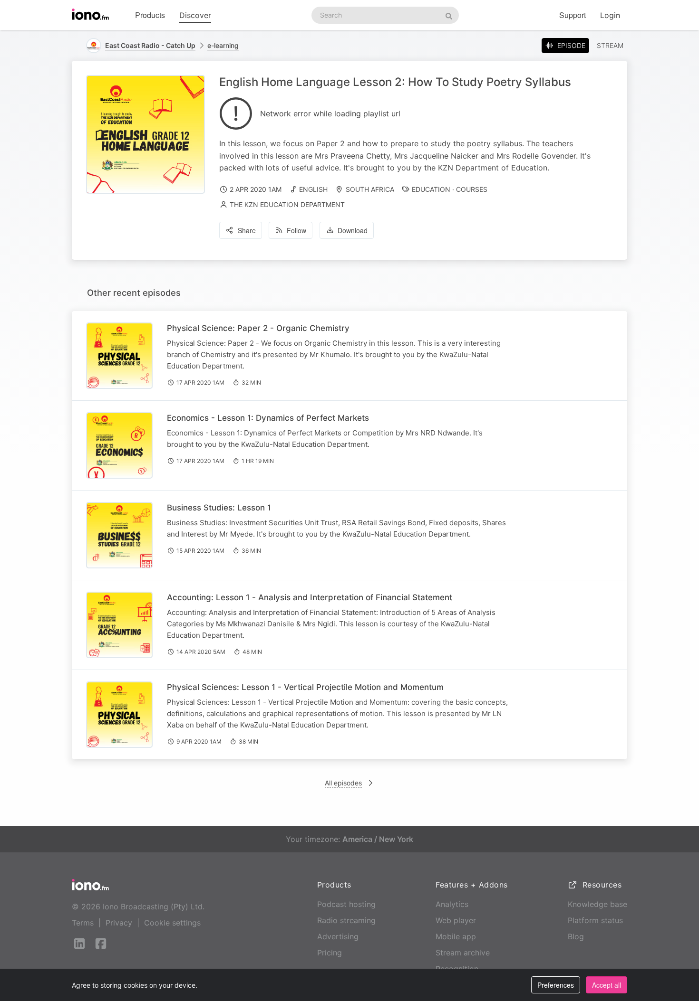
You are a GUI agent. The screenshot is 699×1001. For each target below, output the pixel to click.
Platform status (595, 920)
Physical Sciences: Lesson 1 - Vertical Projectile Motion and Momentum (305, 687)
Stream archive (463, 952)
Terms (83, 922)
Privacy (119, 922)
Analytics (452, 904)
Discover (195, 15)
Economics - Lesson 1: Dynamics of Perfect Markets (268, 418)
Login (610, 15)
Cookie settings (172, 922)
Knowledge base (597, 904)
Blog (576, 936)
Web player (456, 920)
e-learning (223, 45)
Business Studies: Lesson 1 (219, 507)
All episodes (343, 783)
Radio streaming (346, 920)
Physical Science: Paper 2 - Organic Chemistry (258, 328)
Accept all (606, 985)
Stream (610, 45)
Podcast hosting (346, 904)
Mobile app (456, 936)
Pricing (329, 952)
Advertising (338, 936)
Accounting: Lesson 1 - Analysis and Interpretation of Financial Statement (309, 597)
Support (572, 14)
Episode (571, 45)
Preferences (555, 985)
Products (150, 14)
